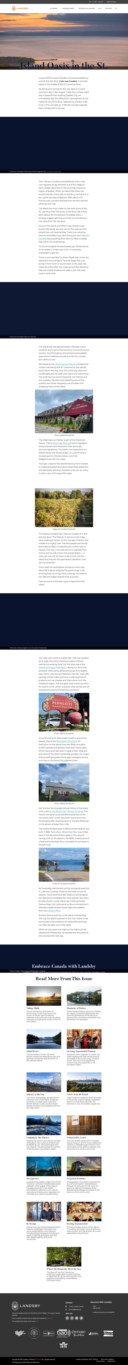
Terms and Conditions (107, 1359)
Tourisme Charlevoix (53, 171)
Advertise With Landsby (101, 1302)
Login (94, 1306)
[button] (115, 8)
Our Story (108, 8)
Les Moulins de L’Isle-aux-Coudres (67, 811)
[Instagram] (67, 1318)
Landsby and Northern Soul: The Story (87, 1359)
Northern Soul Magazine (87, 8)
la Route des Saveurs (60, 443)
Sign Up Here (96, 1308)
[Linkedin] (77, 1318)
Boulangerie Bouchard (66, 741)
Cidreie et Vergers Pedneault (52, 667)
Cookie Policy (111, 1361)
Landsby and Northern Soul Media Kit (103, 1312)
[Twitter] (81, 1318)
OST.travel (39, 1359)
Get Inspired (54, 8)
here (36, 1321)
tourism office (53, 911)
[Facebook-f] (72, 1318)
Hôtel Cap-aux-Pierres (65, 364)
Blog (99, 8)
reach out (49, 1318)
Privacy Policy (101, 1361)
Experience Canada (68, 8)
